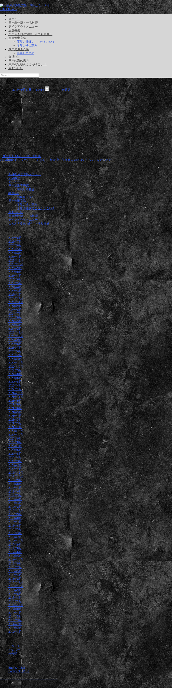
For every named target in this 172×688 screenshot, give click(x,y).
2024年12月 (15, 298)
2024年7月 (15, 313)
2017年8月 (15, 548)
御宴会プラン (25, 197)
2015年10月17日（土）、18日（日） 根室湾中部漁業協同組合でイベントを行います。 (57, 160)
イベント (14, 646)
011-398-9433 (8, 9)
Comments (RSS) (18, 671)
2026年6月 (15, 245)
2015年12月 (15, 582)
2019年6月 (15, 491)
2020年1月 (15, 468)
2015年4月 (15, 597)
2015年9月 (15, 590)
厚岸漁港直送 (17, 38)
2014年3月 (15, 620)
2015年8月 (15, 593)
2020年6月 (15, 450)
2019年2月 (15, 506)
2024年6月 (15, 317)
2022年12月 (15, 362)
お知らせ (14, 649)
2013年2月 (15, 628)
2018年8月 (15, 518)
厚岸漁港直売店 (18, 49)
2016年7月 (15, 567)
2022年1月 (15, 389)
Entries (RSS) (16, 667)
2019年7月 (15, 487)
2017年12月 (15, 540)
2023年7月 (15, 347)
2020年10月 (15, 434)
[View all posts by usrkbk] (47, 89)
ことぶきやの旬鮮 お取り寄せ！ (30, 34)
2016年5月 (15, 571)
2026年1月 (15, 256)
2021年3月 (15, 419)
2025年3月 (15, 290)
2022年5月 (15, 381)
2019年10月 (15, 476)
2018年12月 (15, 510)
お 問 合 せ (15, 68)
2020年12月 (15, 431)
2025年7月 (15, 275)
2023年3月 (15, 359)
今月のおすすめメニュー (24, 174)
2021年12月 (15, 393)
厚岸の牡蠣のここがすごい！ (36, 41)
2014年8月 (15, 609)
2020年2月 (15, 465)
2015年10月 (15, 586)
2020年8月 (15, 442)
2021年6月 (15, 408)
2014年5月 (15, 616)
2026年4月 (15, 253)
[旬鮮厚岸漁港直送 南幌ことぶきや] (25, 5)
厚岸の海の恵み (27, 45)
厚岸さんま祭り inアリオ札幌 (21, 156)
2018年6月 (15, 525)
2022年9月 (15, 370)
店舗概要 (14, 30)
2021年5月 (15, 412)
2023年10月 (15, 336)
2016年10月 (15, 559)
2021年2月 (15, 423)
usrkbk (40, 89)
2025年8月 (15, 272)
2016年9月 (15, 563)
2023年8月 (15, 343)
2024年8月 (15, 309)
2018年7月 (15, 521)
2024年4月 (15, 325)
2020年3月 (15, 461)
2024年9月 (15, 306)
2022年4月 (15, 385)
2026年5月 (15, 249)
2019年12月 (15, 472)
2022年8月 (15, 374)
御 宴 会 (13, 56)
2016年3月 (15, 574)
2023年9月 (15, 340)
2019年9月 (15, 480)
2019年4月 (15, 499)
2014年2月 (15, 624)
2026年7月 (15, 241)
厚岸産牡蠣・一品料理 (23, 22)
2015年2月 (15, 601)
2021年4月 (15, 415)
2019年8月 (15, 484)
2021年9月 (15, 400)
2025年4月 (15, 287)
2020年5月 (15, 453)
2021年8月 (15, 404)
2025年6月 (15, 279)
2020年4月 (15, 457)
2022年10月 (15, 366)
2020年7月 (15, 446)
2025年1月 (15, 294)
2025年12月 (15, 260)
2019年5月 (15, 495)
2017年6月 (15, 552)
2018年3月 (15, 533)
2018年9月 (15, 514)
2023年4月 (15, 355)
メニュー (14, 19)
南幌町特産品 (25, 53)
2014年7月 (15, 612)
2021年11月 (15, 396)
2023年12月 (15, 332)
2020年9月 (15, 438)
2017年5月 (15, 556)
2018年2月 (15, 537)
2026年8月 (15, 237)
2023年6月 (15, 351)
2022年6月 (15, 378)
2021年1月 (15, 427)
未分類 (66, 89)
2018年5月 (15, 529)
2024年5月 (15, 321)
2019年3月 (15, 503)
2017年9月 (15, 544)
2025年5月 (15, 283)
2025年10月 (15, 264)
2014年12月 (15, 605)
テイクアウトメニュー (23, 26)
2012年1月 (15, 631)
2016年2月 (15, 578)
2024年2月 (15, 328)
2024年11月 (15, 302)
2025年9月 (15, 268)
